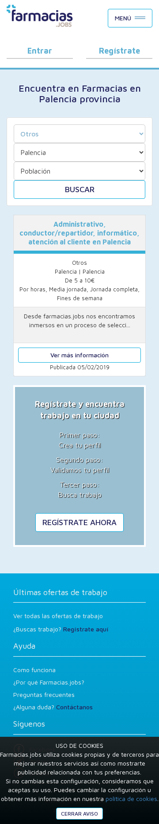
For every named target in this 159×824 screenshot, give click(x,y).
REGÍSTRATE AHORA (79, 522)
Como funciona (34, 669)
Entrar (39, 50)
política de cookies (131, 798)
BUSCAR (80, 189)
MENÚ (123, 18)
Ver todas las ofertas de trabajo (58, 615)
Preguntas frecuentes (44, 694)
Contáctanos (74, 707)
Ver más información (79, 355)
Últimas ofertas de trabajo (60, 592)
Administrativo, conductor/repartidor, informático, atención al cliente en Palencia (79, 233)
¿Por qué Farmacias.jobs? (48, 682)
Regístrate (119, 50)
